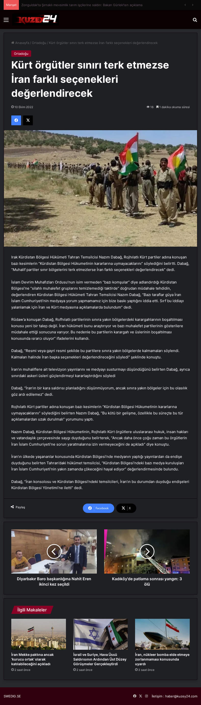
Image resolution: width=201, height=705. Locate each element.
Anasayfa (21, 43)
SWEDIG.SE (12, 696)
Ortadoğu (39, 43)
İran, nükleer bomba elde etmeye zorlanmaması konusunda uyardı (162, 659)
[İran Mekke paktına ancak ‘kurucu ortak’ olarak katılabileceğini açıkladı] (38, 634)
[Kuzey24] (35, 20)
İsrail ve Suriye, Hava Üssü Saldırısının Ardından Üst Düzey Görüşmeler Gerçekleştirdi (99, 659)
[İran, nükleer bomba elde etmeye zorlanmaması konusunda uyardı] (162, 634)
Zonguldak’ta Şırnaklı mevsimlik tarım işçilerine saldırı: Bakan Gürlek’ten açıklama (81, 5)
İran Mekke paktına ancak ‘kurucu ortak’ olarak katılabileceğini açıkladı (32, 659)
